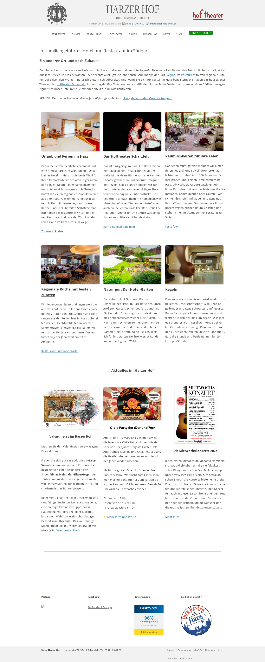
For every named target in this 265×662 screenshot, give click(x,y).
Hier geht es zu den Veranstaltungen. (147, 98)
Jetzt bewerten (149, 632)
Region (170, 75)
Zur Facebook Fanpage (100, 607)
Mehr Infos (172, 517)
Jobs (220, 650)
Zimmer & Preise (52, 231)
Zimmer (76, 34)
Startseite (58, 34)
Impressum (186, 658)
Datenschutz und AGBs (190, 650)
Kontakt (170, 650)
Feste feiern (173, 226)
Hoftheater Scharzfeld (71, 84)
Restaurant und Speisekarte (59, 351)
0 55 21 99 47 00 (135, 23)
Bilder (133, 34)
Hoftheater (115, 34)
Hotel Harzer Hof (149, 625)
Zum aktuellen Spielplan (119, 227)
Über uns (210, 650)
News (166, 34)
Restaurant (94, 34)
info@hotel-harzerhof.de (163, 23)
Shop (179, 34)
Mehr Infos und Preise (121, 517)
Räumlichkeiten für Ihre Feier (191, 156)
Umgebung (150, 34)
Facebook (171, 658)
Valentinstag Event (68, 530)
